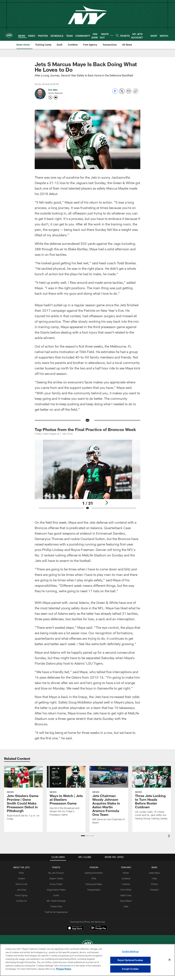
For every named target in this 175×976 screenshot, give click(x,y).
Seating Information (94, 873)
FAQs (21, 873)
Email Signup (21, 895)
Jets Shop (21, 889)
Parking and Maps (94, 884)
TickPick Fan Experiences (56, 912)
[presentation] (169, 836)
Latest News (154, 873)
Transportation (93, 889)
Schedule (126, 878)
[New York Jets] (87, 944)
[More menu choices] (111, 35)
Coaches (126, 884)
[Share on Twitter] (122, 92)
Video (154, 878)
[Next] (107, 503)
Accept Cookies (130, 968)
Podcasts (154, 889)
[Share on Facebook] (115, 92)
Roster (126, 873)
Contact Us (21, 901)
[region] (87, 960)
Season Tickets (56, 878)
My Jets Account (56, 873)
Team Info (126, 867)
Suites (56, 895)
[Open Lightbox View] (87, 477)
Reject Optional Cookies (130, 960)
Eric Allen (53, 90)
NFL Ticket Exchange (56, 901)
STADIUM (94, 867)
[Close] (169, 960)
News (154, 867)
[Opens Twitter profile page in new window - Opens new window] (50, 97)
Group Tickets (56, 884)
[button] (83, 836)
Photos (154, 884)
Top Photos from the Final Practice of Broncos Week (85, 429)
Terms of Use (21, 884)
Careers (21, 878)
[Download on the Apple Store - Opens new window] (75, 928)
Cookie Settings (130, 951)
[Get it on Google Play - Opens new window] (98, 929)
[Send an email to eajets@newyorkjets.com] (56, 97)
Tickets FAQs (56, 906)
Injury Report (126, 901)
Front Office (125, 889)
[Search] (117, 35)
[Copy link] (135, 91)
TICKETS (56, 867)
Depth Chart (125, 895)
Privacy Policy (63, 968)
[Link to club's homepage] (9, 35)
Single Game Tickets (56, 889)
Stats (126, 906)
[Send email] (128, 92)
